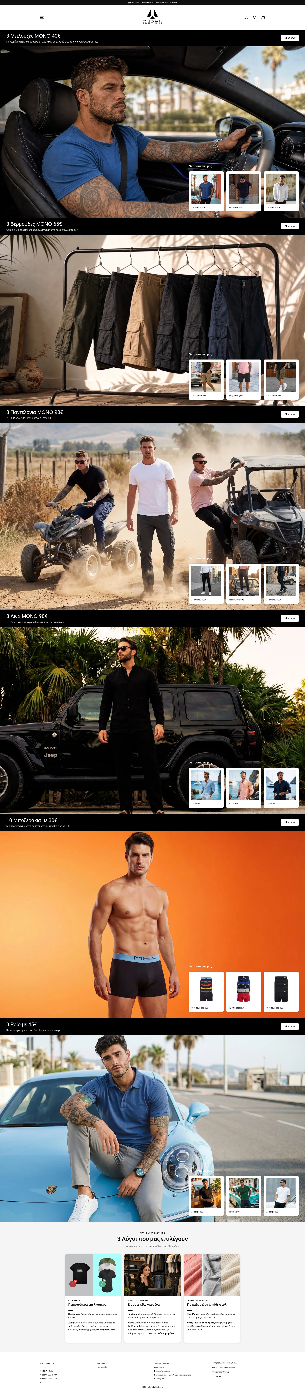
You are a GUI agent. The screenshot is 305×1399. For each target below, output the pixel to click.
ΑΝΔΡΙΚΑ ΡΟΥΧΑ (46, 1371)
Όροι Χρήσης (159, 1367)
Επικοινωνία (102, 1367)
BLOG (42, 1383)
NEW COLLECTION (47, 1363)
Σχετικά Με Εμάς (103, 1363)
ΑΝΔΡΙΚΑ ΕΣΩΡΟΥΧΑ (48, 1375)
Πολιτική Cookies (160, 1379)
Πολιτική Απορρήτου (162, 1371)
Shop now (290, 38)
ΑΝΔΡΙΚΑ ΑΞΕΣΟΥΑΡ (48, 1379)
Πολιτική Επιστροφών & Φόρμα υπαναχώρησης (172, 1375)
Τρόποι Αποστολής (161, 1363)
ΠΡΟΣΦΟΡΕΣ (45, 1367)
